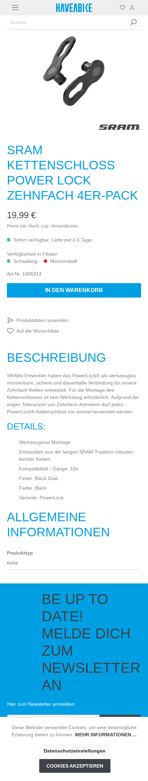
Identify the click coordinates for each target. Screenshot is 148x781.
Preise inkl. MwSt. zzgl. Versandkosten (42, 226)
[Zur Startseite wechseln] (74, 7)
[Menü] (15, 7)
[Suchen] (133, 22)
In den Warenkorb (74, 290)
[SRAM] (119, 127)
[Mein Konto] (132, 7)
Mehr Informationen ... (106, 734)
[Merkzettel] (122, 7)
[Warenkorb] (139, 8)
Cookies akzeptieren (74, 766)
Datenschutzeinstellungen (75, 751)
